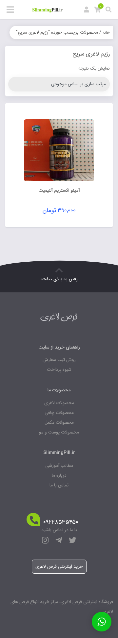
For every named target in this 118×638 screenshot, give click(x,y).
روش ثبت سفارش (59, 359)
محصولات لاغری (59, 402)
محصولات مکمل (59, 422)
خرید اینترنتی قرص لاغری (59, 566)
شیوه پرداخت (59, 369)
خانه (106, 32)
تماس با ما (59, 485)
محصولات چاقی (59, 412)
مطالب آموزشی (59, 465)
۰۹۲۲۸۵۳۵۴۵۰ (60, 522)
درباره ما (59, 475)
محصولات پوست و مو (59, 432)
